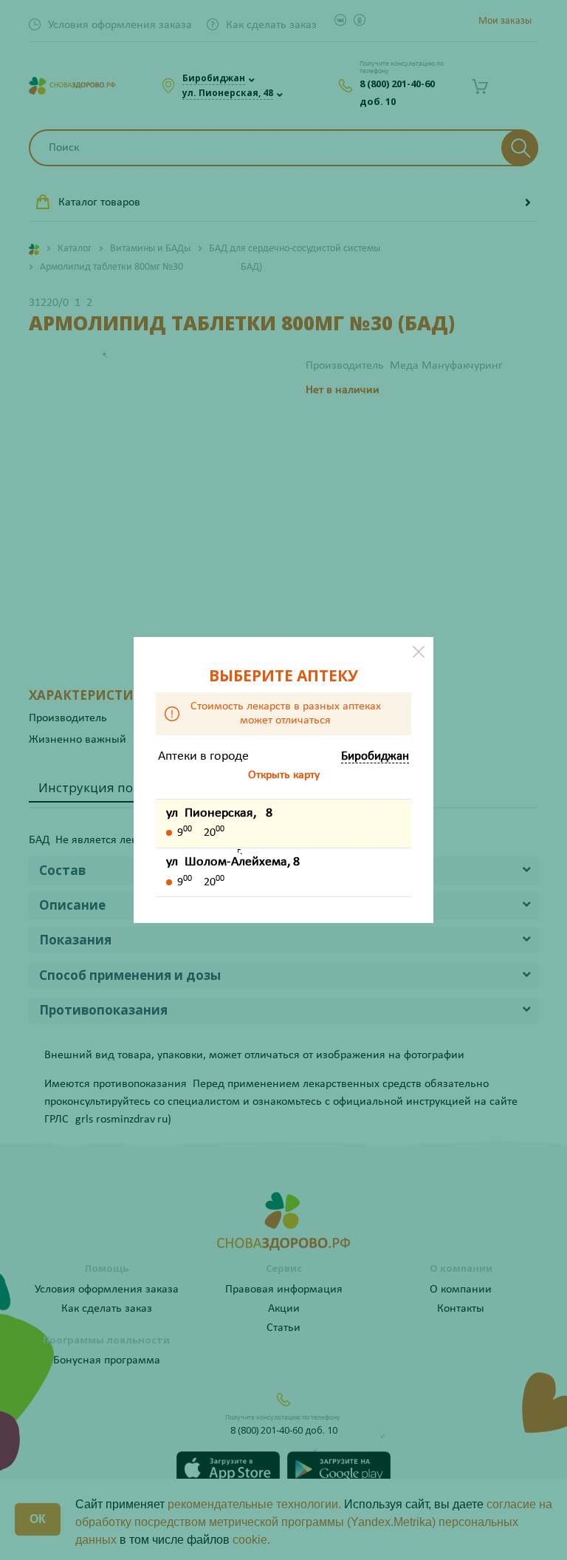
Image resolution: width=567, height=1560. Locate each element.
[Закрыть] (418, 652)
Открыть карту (284, 775)
